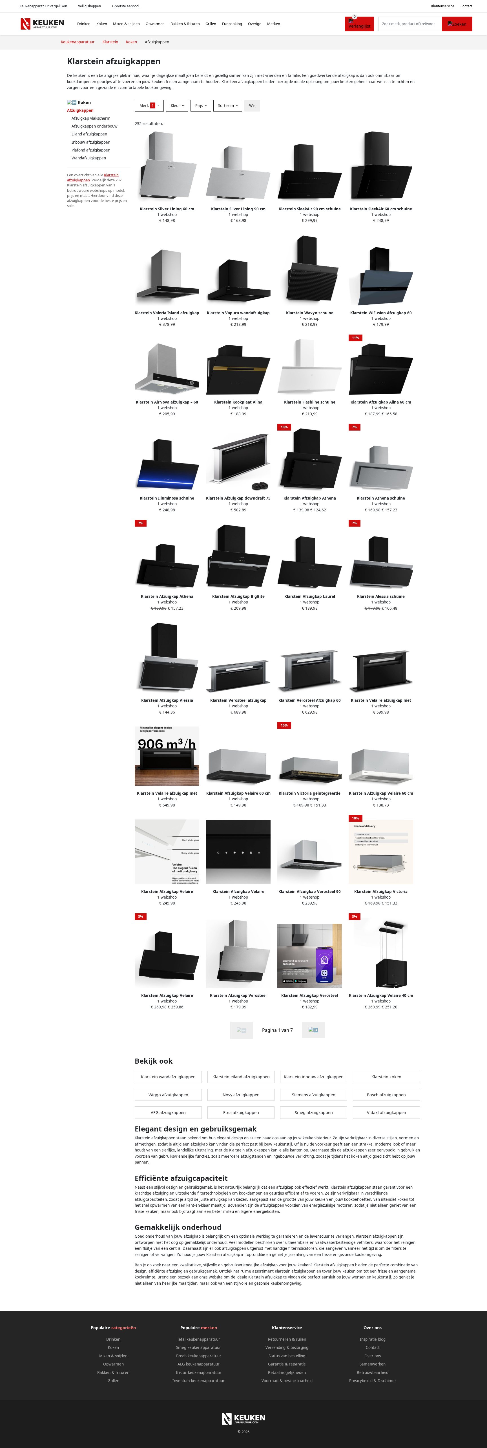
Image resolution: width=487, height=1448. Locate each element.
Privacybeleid (361, 1380)
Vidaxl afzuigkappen (386, 1112)
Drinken (83, 23)
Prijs (199, 105)
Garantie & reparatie (287, 1364)
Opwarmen (155, 23)
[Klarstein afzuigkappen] (313, 1030)
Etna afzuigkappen (241, 1112)
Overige (254, 23)
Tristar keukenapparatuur (199, 1372)
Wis (252, 105)
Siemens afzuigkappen (313, 1094)
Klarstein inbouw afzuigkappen (314, 1076)
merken (209, 1327)
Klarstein (111, 174)
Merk (147, 105)
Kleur (176, 105)
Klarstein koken (386, 1076)
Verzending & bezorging (286, 1347)
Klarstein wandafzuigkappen (168, 1076)
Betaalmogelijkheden (287, 1372)
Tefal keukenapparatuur (198, 1339)
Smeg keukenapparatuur (198, 1347)
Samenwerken (373, 1364)
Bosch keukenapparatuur (198, 1355)
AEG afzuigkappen (168, 1112)
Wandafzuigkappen (89, 158)
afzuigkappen (78, 179)
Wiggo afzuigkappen (168, 1094)
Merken (273, 23)
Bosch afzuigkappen (386, 1094)
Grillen (210, 23)
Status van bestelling (287, 1355)
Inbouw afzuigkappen (91, 142)
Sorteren (226, 105)
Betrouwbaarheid (372, 1372)
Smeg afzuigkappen (314, 1112)
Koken (101, 23)
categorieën (123, 1327)
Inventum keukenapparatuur (198, 1380)
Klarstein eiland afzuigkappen (241, 1076)
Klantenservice (442, 6)
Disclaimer (387, 1380)
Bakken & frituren (185, 23)
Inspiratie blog (373, 1339)
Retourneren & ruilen (287, 1339)
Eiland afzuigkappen (89, 134)
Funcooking (232, 23)
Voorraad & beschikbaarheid (287, 1380)
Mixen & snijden (126, 23)
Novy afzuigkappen (241, 1094)
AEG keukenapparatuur (199, 1364)
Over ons (372, 1355)
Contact (466, 6)
